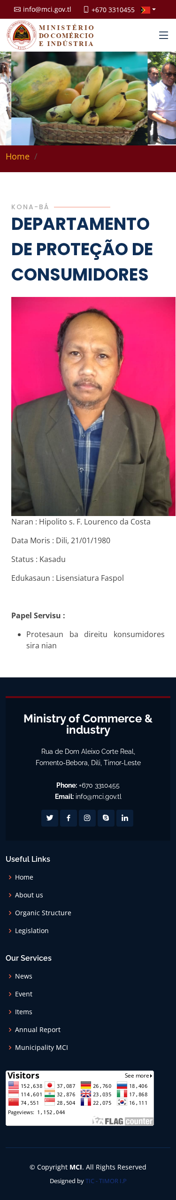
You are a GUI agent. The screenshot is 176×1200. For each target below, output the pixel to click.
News (23, 976)
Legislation (32, 930)
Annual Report (38, 1029)
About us (29, 895)
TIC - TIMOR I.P (106, 1181)
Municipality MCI (41, 1047)
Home (18, 156)
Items (23, 1012)
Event (23, 994)
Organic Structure (43, 913)
